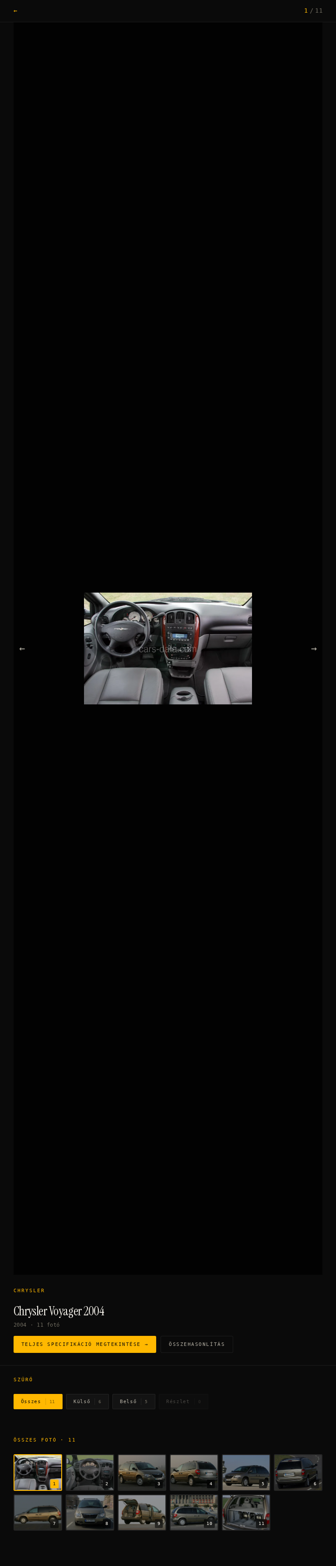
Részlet (183, 1401)
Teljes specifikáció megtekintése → (84, 1344)
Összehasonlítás (197, 1344)
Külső (88, 1401)
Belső (134, 1401)
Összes (38, 1401)
